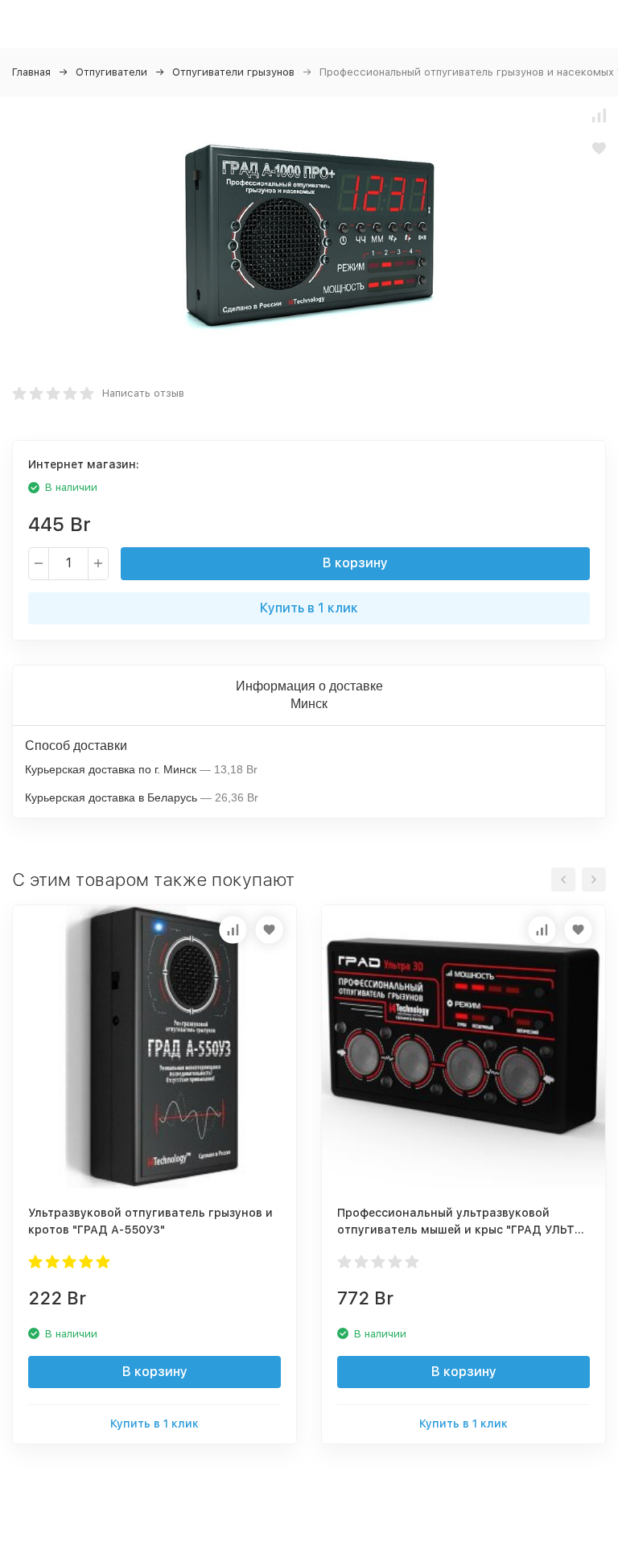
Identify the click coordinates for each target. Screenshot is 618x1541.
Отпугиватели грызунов (233, 72)
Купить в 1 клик (309, 608)
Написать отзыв (143, 393)
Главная (31, 72)
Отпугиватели (111, 72)
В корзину (355, 563)
